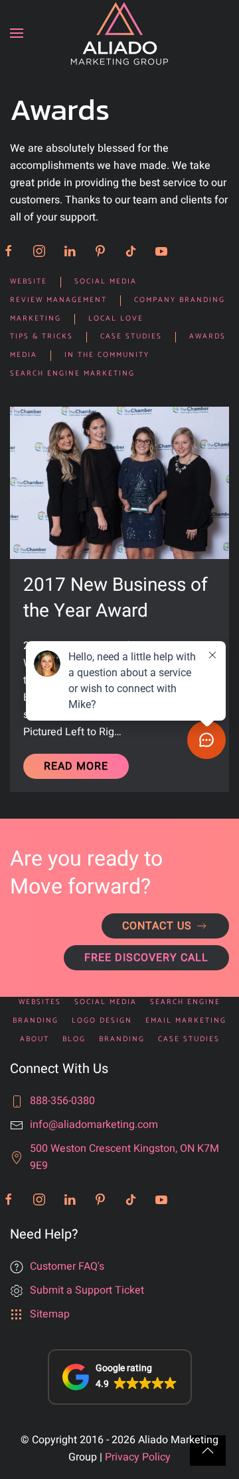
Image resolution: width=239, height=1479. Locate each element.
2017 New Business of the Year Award (115, 598)
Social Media (105, 281)
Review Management (58, 300)
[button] (16, 33)
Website (28, 281)
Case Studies (131, 336)
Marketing (35, 319)
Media (23, 355)
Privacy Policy (138, 1457)
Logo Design (102, 1021)
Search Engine (185, 1002)
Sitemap (50, 1314)
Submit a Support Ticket (87, 1290)
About (34, 1039)
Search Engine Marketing (72, 374)
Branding (35, 1021)
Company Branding (179, 300)
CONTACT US (157, 926)
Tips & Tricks (41, 336)
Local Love (115, 319)
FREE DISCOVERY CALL (146, 958)
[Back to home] (119, 33)
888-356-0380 (62, 1101)
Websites (40, 1002)
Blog (74, 1039)
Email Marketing (185, 1021)
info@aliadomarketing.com (94, 1125)
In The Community (106, 355)
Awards (207, 336)
